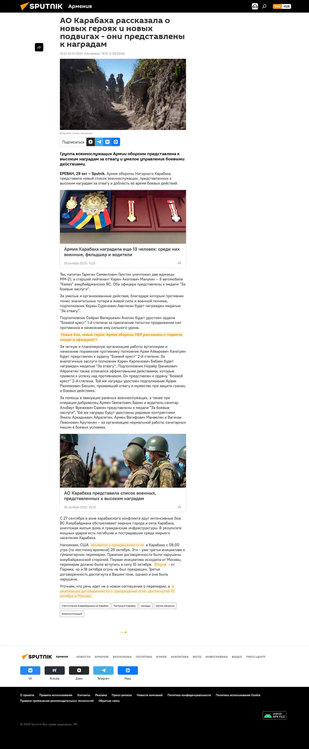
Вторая (160, 564)
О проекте (27, 695)
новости (83, 657)
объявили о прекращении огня (117, 544)
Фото (197, 657)
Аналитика (180, 657)
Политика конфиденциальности (189, 695)
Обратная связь (109, 701)
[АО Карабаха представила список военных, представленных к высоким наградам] (123, 461)
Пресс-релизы (122, 695)
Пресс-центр (255, 657)
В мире (161, 657)
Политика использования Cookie (238, 695)
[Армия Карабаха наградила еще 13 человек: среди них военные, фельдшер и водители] (123, 217)
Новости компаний (149, 695)
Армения (101, 657)
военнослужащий (72, 613)
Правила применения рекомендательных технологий (57, 701)
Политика (144, 657)
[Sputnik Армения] (43, 11)
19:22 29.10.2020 (71, 53)
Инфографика (217, 657)
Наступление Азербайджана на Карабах (85, 605)
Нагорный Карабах (125, 605)
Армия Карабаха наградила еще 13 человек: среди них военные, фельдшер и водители (122, 251)
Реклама (101, 695)
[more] (179, 263)
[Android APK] (274, 716)
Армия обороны (165, 605)
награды (146, 605)
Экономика (122, 657)
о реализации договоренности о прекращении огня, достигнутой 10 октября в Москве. (117, 591)
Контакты (83, 695)
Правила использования (55, 695)
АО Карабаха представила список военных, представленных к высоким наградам (110, 495)
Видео (237, 657)
